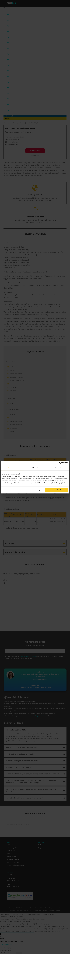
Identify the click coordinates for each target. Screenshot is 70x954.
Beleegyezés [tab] (12, 468)
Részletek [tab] (35, 468)
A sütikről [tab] (58, 468)
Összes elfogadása (57, 490)
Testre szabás (34, 490)
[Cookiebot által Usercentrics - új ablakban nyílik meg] (60, 463)
